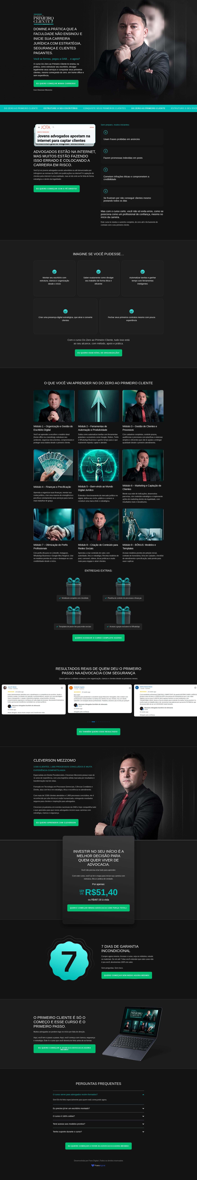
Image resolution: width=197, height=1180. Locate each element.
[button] (36, 702)
